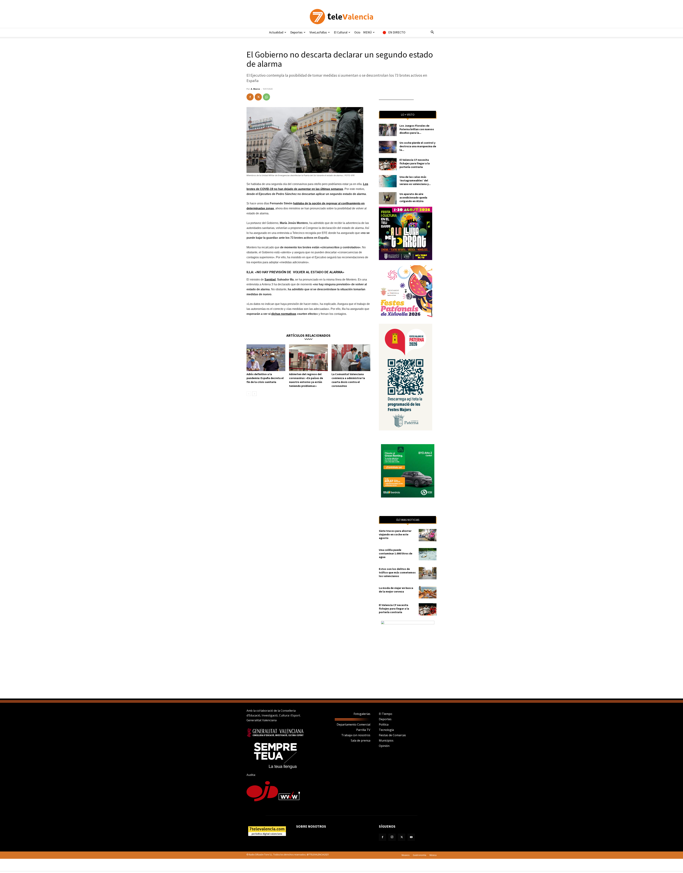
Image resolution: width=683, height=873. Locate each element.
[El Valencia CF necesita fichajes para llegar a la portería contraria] (388, 164)
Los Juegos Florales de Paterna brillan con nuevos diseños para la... (416, 129)
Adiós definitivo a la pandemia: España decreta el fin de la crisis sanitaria (265, 378)
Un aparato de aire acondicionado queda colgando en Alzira (413, 197)
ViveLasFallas (318, 32)
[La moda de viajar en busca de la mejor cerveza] (427, 592)
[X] (258, 96)
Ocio (357, 32)
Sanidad (270, 279)
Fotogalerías (362, 714)
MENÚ (367, 32)
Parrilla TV (363, 730)
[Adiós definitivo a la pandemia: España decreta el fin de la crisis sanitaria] (266, 357)
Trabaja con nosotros (355, 735)
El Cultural (340, 32)
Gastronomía (419, 855)
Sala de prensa (360, 740)
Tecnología (386, 730)
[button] (432, 33)
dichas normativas (283, 313)
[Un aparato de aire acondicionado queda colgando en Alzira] (388, 198)
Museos (405, 855)
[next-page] (254, 393)
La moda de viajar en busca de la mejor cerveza (396, 589)
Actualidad (276, 32)
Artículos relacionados (308, 335)
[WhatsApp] (266, 96)
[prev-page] (249, 393)
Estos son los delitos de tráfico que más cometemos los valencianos (397, 572)
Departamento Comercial (353, 724)
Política (383, 724)
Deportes (296, 32)
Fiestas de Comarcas (392, 735)
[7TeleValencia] (341, 16)
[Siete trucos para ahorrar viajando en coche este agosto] (427, 535)
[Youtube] (411, 837)
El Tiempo (385, 714)
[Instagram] (392, 837)
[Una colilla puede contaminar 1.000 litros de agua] (427, 554)
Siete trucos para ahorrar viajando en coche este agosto (395, 534)
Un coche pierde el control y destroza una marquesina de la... (417, 146)
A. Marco (255, 89)
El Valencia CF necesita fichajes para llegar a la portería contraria (414, 163)
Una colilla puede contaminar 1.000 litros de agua (395, 553)
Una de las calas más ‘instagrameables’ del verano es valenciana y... (415, 180)
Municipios (386, 740)
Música (433, 855)
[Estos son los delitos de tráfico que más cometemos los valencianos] (427, 573)
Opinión (384, 746)
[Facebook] (250, 96)
